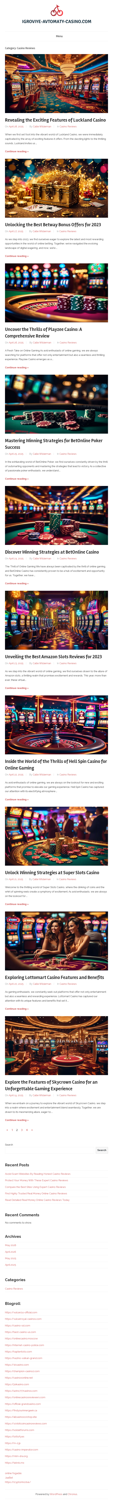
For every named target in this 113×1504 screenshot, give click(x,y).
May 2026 (10, 1245)
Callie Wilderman (42, 126)
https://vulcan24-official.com (21, 1312)
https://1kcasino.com (17, 1364)
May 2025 (10, 1258)
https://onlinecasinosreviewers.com (25, 1397)
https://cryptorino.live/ (18, 1482)
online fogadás (13, 1473)
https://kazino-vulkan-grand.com (23, 1358)
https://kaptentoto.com (18, 1351)
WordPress (56, 1494)
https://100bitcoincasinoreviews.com (26, 1423)
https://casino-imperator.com (21, 1449)
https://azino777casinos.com (21, 1390)
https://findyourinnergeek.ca (21, 1410)
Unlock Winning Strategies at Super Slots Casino (52, 873)
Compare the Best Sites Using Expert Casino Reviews (35, 1186)
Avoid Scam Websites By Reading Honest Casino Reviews (37, 1173)
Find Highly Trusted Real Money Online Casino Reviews (36, 1193)
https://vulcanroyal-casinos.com (23, 1318)
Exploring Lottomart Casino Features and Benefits (54, 977)
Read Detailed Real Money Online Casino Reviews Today (37, 1199)
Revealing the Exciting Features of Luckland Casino (55, 120)
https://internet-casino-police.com (24, 1345)
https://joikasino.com (17, 1384)
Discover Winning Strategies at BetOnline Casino (52, 552)
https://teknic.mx (14, 1462)
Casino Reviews (68, 126)
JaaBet (9, 1477)
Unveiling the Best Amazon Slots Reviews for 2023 (53, 657)
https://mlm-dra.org (16, 1456)
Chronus (72, 1494)
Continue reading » (17, 151)
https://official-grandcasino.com (23, 1403)
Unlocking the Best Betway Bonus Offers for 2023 (53, 225)
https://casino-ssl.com (17, 1325)
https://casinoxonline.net (19, 1377)
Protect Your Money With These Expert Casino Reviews (36, 1180)
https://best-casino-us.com (20, 1332)
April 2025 (10, 1264)
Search (9, 1144)
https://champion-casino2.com (22, 1371)
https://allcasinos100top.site (21, 1416)
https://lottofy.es (14, 1436)
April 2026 (10, 1251)
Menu (59, 36)
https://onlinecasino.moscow (21, 1338)
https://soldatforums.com (19, 1430)
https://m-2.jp (13, 1443)
